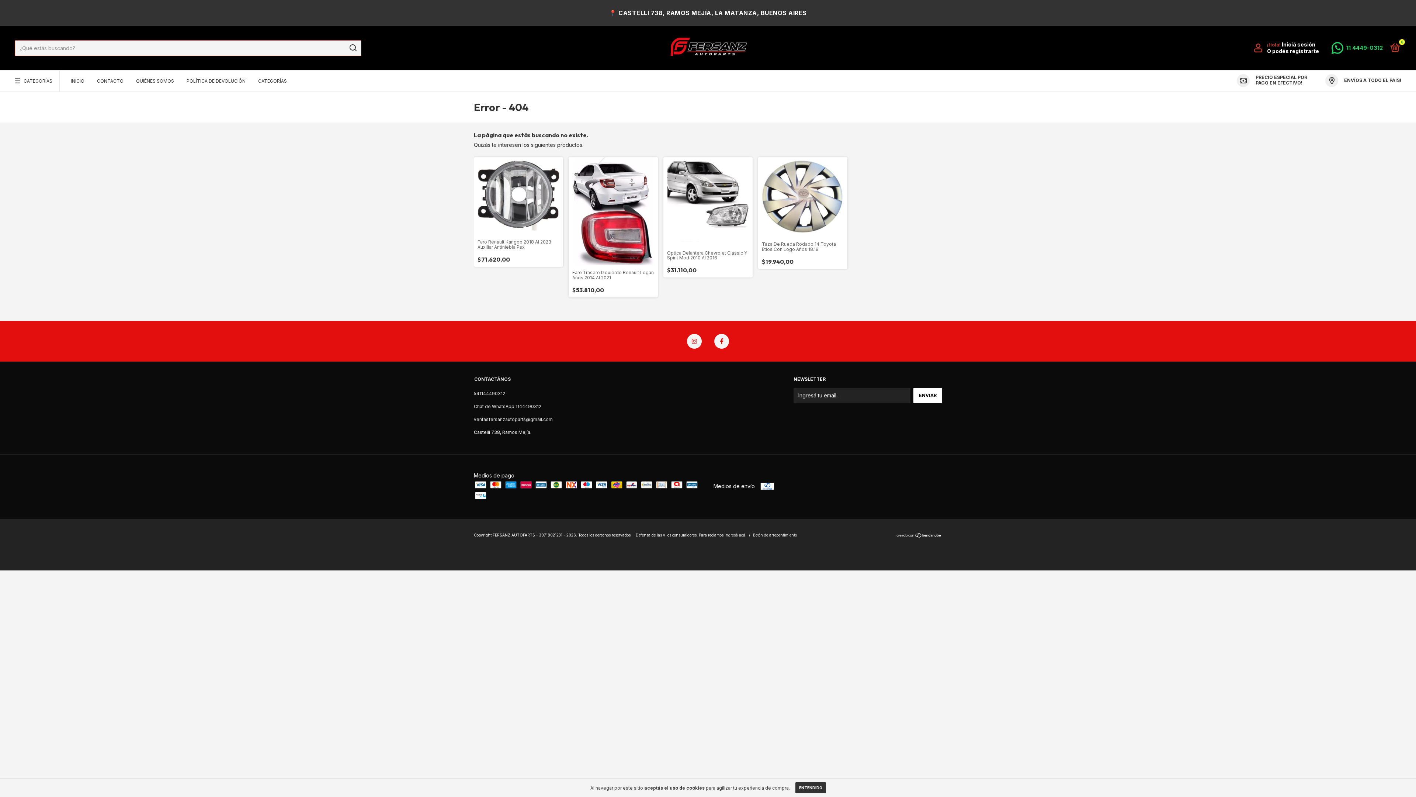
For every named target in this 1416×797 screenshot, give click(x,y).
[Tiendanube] (919, 536)
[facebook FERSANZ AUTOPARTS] (721, 341)
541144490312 (489, 393)
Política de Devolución (216, 81)
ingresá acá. (735, 535)
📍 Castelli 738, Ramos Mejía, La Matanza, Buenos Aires (708, 13)
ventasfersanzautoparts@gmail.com (513, 419)
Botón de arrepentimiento (775, 535)
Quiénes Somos (155, 81)
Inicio (77, 81)
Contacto (110, 81)
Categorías (38, 81)
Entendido (810, 788)
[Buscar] (353, 48)
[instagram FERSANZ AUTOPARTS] (694, 341)
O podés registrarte (1293, 51)
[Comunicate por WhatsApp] (1357, 48)
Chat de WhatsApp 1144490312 (507, 406)
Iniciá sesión (1298, 44)
